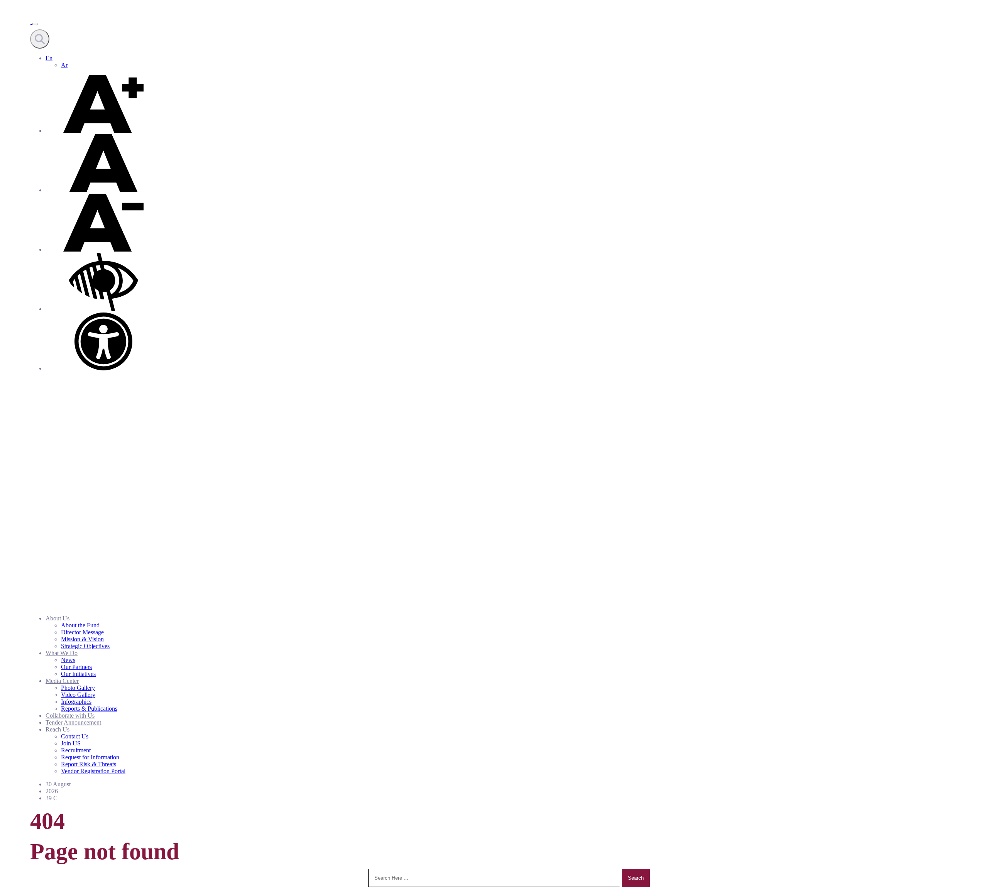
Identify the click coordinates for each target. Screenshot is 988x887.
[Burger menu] (35, 24)
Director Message (82, 632)
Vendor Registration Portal (93, 771)
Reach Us (57, 729)
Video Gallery (78, 694)
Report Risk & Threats (88, 764)
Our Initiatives (78, 674)
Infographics (76, 701)
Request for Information (90, 757)
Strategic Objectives (85, 646)
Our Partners (76, 667)
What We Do (62, 653)
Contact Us (74, 736)
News (68, 660)
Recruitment (76, 750)
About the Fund (80, 625)
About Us (57, 618)
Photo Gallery (78, 687)
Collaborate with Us (70, 715)
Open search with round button (39, 39)
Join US (71, 743)
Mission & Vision (82, 639)
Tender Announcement (73, 722)
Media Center (62, 680)
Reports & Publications (89, 708)
